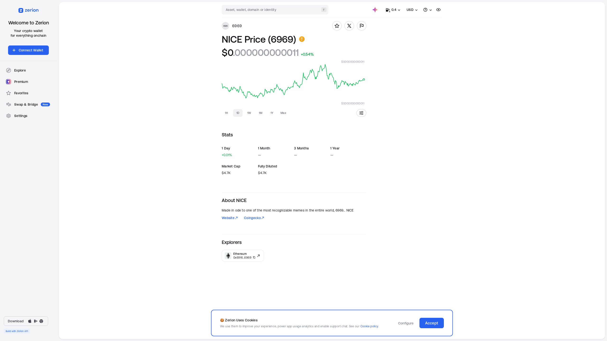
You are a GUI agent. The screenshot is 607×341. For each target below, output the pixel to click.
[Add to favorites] (337, 26)
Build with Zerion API (17, 331)
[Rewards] (375, 9)
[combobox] (275, 9)
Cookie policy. (369, 326)
